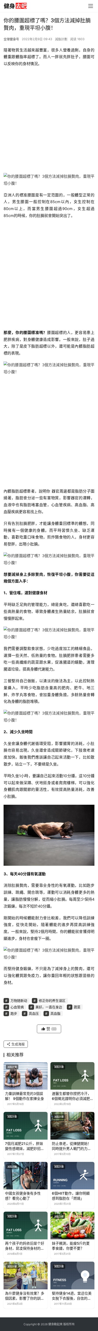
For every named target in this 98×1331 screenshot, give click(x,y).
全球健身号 (11, 39)
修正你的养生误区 (52, 1000)
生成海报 (17, 1044)
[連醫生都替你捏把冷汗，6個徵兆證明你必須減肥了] (72, 1076)
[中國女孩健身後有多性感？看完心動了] (26, 1176)
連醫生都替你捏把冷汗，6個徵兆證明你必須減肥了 (71, 1096)
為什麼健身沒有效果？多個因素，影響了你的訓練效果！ (24, 1296)
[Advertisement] (49, 121)
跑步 (13, 1013)
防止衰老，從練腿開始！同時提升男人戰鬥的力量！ (71, 1146)
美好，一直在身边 (48, 1007)
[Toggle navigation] (91, 6)
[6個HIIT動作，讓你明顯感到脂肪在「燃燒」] (72, 1176)
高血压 (34, 1013)
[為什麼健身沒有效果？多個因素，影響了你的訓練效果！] (26, 1275)
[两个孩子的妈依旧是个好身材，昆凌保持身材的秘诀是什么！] (26, 1225)
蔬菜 (77, 1007)
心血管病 (17, 1007)
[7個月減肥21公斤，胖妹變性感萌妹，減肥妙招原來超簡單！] (26, 1126)
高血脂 (55, 1013)
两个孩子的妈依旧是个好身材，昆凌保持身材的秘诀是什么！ (24, 1246)
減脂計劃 (61, 39)
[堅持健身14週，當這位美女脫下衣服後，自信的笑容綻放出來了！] (72, 1275)
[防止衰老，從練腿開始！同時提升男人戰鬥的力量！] (72, 1126)
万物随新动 (18, 1000)
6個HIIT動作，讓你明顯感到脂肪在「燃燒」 (71, 1196)
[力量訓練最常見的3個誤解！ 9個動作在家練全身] (26, 1076)
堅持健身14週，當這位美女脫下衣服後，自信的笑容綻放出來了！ (72, 1296)
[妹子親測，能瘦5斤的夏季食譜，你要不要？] (72, 1225)
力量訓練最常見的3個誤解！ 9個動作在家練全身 (24, 1096)
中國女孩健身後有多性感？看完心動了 (23, 1196)
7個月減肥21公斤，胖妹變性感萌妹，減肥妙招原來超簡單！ (24, 1146)
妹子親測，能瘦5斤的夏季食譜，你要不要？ (71, 1246)
